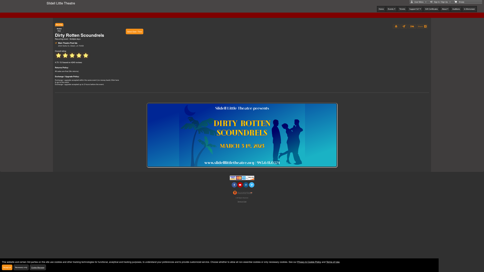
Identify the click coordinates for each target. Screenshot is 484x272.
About (444, 9)
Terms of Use (242, 201)
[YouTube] (240, 184)
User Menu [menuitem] (418, 2)
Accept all (7, 267)
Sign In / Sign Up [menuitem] (440, 2)
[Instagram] (246, 184)
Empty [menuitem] (460, 2)
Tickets (402, 9)
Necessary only (21, 267)
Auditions (456, 9)
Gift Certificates (431, 9)
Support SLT (414, 9)
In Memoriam (469, 9)
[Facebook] (234, 184)
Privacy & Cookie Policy (309, 261)
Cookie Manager (37, 267)
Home (381, 9)
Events (391, 9)
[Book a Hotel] (412, 26)
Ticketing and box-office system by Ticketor (243, 193)
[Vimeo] (252, 184)
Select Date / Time (134, 31)
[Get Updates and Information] (396, 26)
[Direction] (403, 26)
